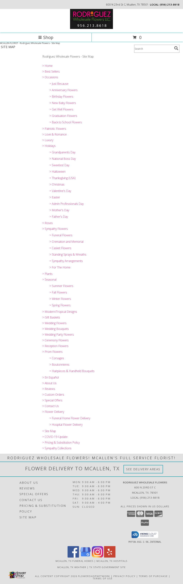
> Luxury (47, 140)
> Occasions (50, 77)
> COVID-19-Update (55, 437)
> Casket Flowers (60, 248)
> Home (47, 66)
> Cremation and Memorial (66, 242)
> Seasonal (49, 279)
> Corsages (57, 358)
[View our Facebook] (73, 556)
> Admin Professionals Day (67, 204)
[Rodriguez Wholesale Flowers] (91, 28)
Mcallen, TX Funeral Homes (75, 561)
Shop (48, 37)
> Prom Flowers (52, 352)
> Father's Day (59, 217)
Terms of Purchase (153, 576)
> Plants (47, 274)
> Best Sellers (51, 71)
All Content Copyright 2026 (56, 576)
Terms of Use (103, 578)
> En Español (50, 377)
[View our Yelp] (109, 556)
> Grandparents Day (62, 152)
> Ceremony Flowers (55, 340)
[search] (176, 48)
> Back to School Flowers (66, 122)
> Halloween (57, 172)
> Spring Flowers (60, 305)
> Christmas (57, 184)
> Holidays (49, 146)
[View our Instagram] (97, 556)
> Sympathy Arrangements (66, 261)
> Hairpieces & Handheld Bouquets (72, 371)
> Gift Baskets (51, 317)
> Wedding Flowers (54, 323)
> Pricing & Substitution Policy (61, 442)
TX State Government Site (107, 567)
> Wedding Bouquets (55, 329)
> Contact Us (50, 406)
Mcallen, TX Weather (71, 567)
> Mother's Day (59, 210)
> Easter (55, 197)
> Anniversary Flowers (64, 90)
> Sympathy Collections (56, 448)
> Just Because (59, 84)
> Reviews (48, 389)
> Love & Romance (54, 134)
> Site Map (49, 431)
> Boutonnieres (59, 365)
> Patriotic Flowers (54, 129)
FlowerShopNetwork (94, 576)
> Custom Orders (53, 395)
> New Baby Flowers (63, 103)
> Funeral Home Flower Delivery (70, 418)
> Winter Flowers (60, 299)
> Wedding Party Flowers (58, 334)
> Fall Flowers (58, 292)
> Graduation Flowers (63, 116)
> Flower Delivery (53, 412)
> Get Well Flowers (61, 109)
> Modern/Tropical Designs (59, 312)
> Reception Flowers (55, 346)
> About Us (49, 383)
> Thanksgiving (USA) (63, 178)
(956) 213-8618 (169, 4)
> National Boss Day (63, 159)
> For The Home (60, 267)
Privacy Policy (124, 576)
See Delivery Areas (143, 469)
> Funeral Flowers (61, 235)
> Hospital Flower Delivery (66, 425)
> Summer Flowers (61, 286)
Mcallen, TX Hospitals (112, 561)
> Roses (47, 223)
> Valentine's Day (60, 191)
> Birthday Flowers (61, 96)
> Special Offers (52, 400)
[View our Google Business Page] (85, 556)
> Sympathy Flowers (55, 229)
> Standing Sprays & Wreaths (68, 254)
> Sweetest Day (59, 165)
